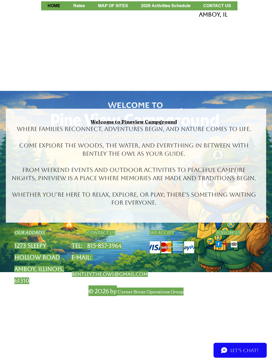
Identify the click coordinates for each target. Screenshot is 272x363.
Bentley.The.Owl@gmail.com (110, 274)
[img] (155, 247)
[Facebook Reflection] (218, 244)
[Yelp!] (226, 244)
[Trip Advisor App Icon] (234, 244)
